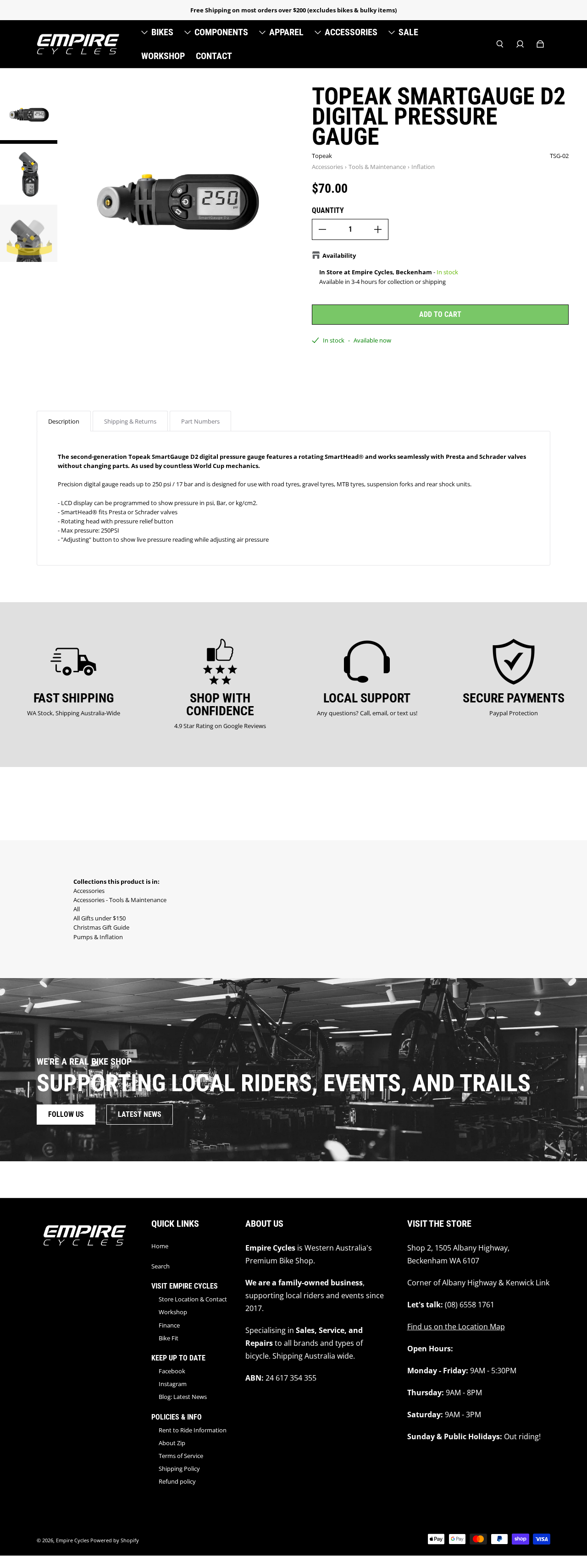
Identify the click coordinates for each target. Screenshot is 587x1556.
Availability (339, 255)
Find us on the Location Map (456, 1327)
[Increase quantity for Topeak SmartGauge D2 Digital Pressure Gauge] (378, 229)
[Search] (500, 44)
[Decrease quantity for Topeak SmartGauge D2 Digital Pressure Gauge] (322, 229)
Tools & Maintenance (377, 167)
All (76, 909)
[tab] (64, 421)
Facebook (172, 1371)
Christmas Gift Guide (101, 927)
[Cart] (540, 44)
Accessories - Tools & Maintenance (119, 900)
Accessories (327, 167)
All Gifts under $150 (99, 918)
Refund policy (177, 1481)
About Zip (172, 1443)
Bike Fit (168, 1338)
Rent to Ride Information (193, 1430)
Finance (169, 1325)
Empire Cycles (72, 1540)
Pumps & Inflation (98, 937)
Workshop (173, 1312)
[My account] (520, 44)
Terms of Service (181, 1456)
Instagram (173, 1384)
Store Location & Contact (193, 1299)
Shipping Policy (179, 1468)
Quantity (328, 210)
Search (160, 1266)
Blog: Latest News (183, 1397)
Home (159, 1246)
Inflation (423, 167)
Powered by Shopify (114, 1540)
